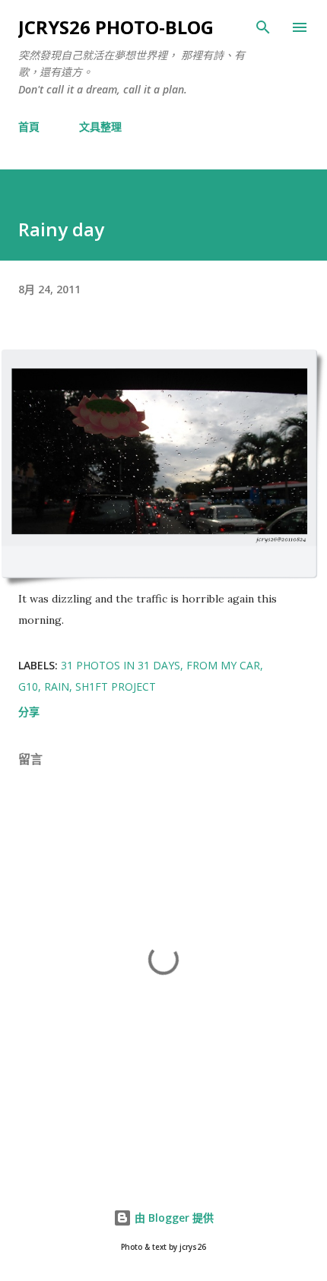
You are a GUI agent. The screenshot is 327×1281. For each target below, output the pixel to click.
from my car (223, 665)
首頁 (29, 126)
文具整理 (100, 126)
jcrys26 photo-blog (116, 27)
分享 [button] (29, 711)
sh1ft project (115, 686)
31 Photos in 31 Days (120, 665)
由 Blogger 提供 (173, 1217)
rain (56, 686)
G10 (28, 686)
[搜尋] (263, 27)
